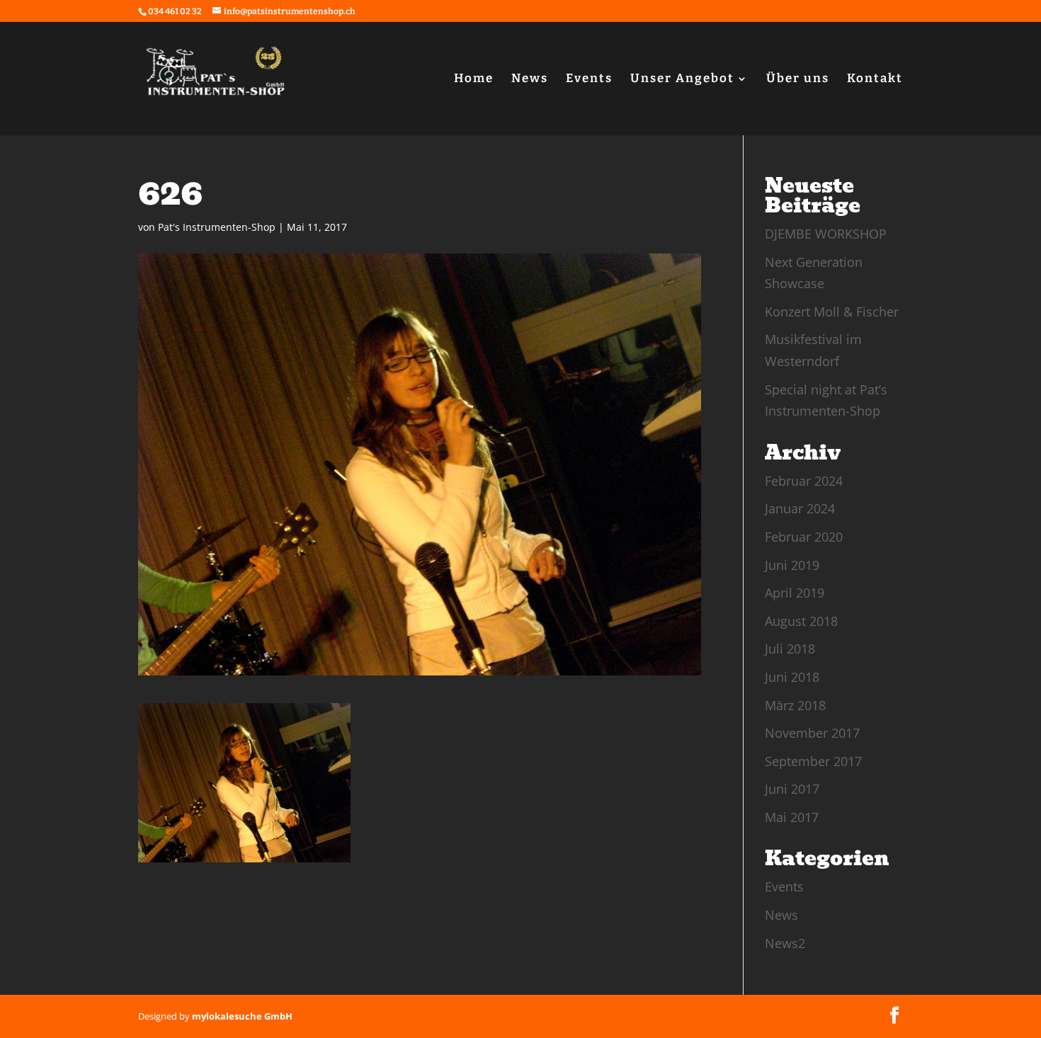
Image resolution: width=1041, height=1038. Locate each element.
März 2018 (795, 705)
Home (474, 80)
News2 (785, 943)
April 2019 (794, 592)
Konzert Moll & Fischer (832, 311)
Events (589, 80)
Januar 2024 (800, 508)
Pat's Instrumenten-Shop (216, 227)
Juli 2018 (790, 648)
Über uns (797, 80)
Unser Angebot (682, 80)
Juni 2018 (792, 676)
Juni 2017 (792, 788)
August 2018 (801, 620)
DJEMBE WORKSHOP (826, 233)
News (529, 80)
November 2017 (812, 732)
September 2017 (813, 761)
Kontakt (875, 80)
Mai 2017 (792, 817)
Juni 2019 (792, 565)
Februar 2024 (804, 480)
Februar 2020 (804, 536)
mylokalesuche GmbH (242, 1016)
